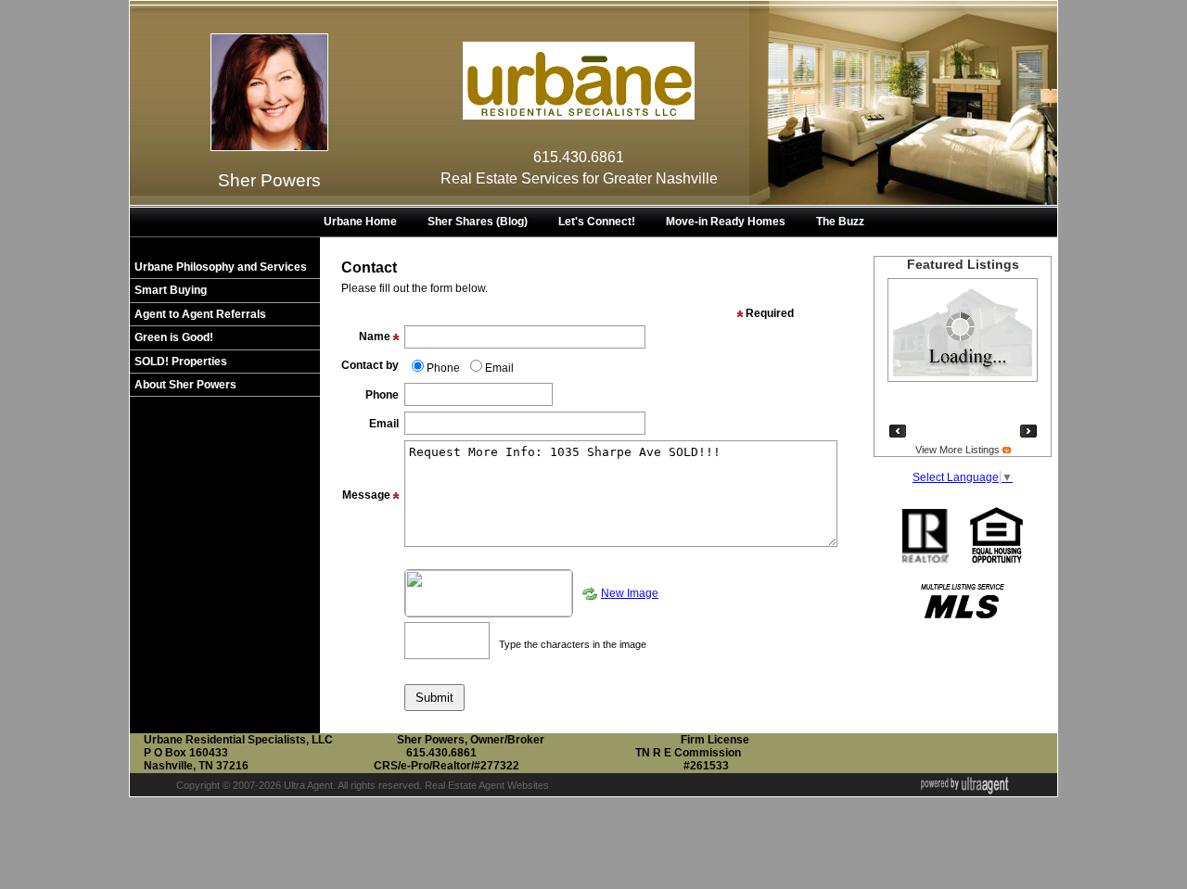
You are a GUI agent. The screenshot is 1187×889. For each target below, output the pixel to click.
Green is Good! (173, 337)
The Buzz (840, 221)
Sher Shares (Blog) (478, 221)
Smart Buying (170, 290)
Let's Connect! (596, 221)
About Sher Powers (185, 384)
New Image (629, 593)
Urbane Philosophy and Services (220, 266)
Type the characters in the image (572, 644)
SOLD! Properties (180, 361)
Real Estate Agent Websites (487, 785)
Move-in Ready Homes (725, 221)
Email (499, 368)
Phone (443, 368)
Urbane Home (360, 221)
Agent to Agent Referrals (200, 314)
